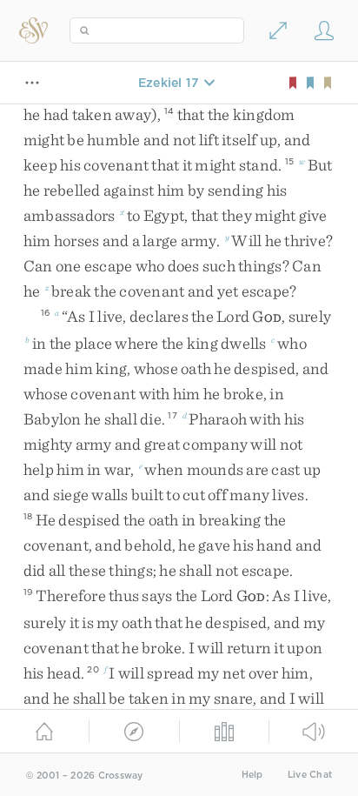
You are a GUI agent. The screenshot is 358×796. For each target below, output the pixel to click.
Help (252, 774)
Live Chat (310, 774)
